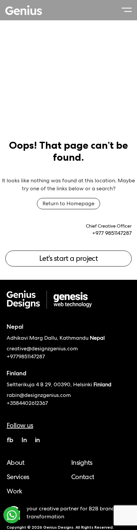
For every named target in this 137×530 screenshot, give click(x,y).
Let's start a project (68, 258)
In (24, 440)
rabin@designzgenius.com (39, 395)
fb (10, 440)
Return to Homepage (68, 203)
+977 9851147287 (112, 233)
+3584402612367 (27, 403)
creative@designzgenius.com (42, 348)
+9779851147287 (26, 356)
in (37, 440)
